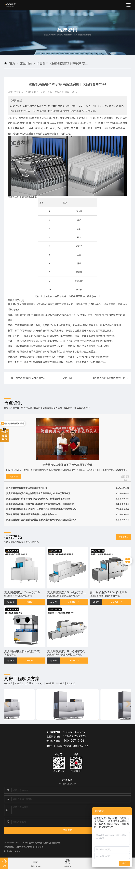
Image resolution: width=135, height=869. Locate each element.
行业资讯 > (44, 63)
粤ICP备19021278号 (25, 847)
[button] (6, 704)
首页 (12, 63)
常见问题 (26, 63)
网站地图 (39, 847)
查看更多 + (123, 537)
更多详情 (14, 476)
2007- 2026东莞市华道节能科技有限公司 (34, 842)
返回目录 (67, 378)
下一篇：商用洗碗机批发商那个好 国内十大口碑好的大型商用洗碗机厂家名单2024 (108, 378)
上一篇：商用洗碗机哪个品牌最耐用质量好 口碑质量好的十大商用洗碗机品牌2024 (26, 378)
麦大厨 (18, 851)
